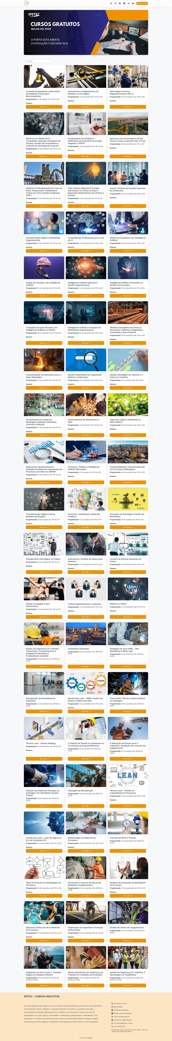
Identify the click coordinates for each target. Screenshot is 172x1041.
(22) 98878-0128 (119, 1026)
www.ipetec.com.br (120, 1003)
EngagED (89, 1038)
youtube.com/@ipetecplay (123, 1020)
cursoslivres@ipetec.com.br (123, 1023)
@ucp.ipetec (118, 1007)
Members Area (142, 3)
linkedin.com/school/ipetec (123, 1013)
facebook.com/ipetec (121, 1010)
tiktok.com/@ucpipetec (121, 1016)
